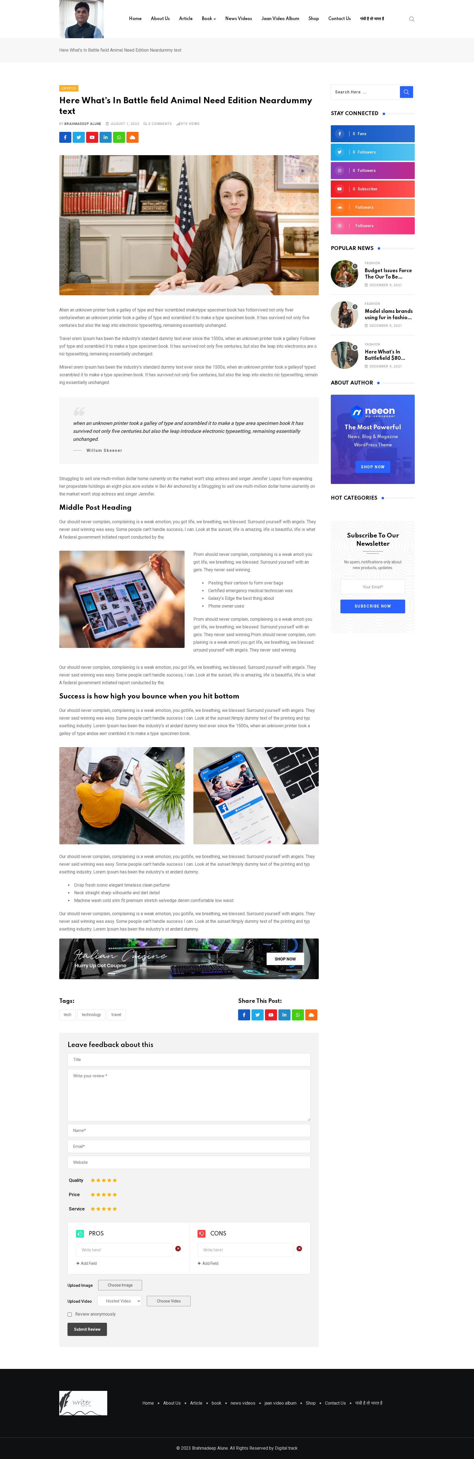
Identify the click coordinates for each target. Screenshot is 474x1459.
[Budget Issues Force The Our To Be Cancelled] (344, 274)
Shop (314, 19)
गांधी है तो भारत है (372, 19)
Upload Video (79, 1301)
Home (135, 19)
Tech (67, 1014)
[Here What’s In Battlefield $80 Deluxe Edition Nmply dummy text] (344, 355)
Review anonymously (95, 1314)
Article (186, 19)
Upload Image (80, 1285)
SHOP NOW (373, 467)
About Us (160, 19)
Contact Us (339, 19)
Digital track (286, 1448)
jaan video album (280, 19)
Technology (91, 1014)
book (207, 19)
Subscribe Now (373, 606)
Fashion (372, 263)
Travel (116, 1014)
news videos (238, 19)
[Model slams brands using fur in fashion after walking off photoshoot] (344, 314)
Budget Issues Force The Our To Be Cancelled (388, 277)
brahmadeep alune (82, 124)
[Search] (412, 19)
